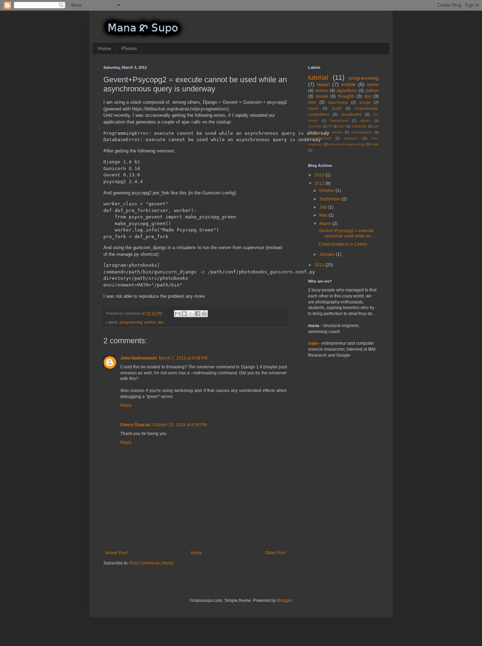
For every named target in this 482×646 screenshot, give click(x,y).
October (327, 190)
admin (373, 84)
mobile (348, 84)
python (150, 322)
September (330, 199)
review (321, 90)
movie (313, 108)
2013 (319, 175)
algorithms (347, 90)
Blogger (284, 600)
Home (104, 48)
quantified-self (319, 138)
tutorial (318, 77)
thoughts (346, 96)
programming (131, 322)
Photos (129, 48)
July (323, 207)
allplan (365, 120)
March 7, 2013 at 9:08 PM (183, 358)
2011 (319, 264)
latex (319, 132)
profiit (336, 108)
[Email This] (177, 313)
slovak (322, 96)
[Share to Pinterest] (204, 313)
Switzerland (339, 120)
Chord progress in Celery (343, 244)
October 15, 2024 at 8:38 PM (179, 424)
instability (359, 126)
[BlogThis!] (184, 313)
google (364, 102)
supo (313, 343)
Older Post (275, 552)
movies (337, 132)
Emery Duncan (135, 424)
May (324, 215)
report (323, 84)
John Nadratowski (138, 358)
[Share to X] (190, 313)
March (325, 223)
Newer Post (116, 552)
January (327, 254)
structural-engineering (346, 144)
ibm (342, 126)
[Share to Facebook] (197, 313)
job (376, 126)
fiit (330, 126)
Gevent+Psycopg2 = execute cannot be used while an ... (347, 233)
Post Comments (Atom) (151, 563)
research (351, 138)
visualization (351, 114)
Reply (126, 405)
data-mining (338, 102)
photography (361, 132)
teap (375, 144)
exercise (314, 126)
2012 (319, 183)
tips (161, 322)
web (312, 102)
